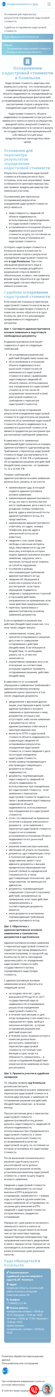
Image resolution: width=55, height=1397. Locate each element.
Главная (7, 45)
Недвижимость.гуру (22, 4)
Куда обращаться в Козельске (21, 36)
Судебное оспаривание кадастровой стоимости (25, 29)
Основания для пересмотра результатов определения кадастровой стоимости (27, 18)
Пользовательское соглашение (20, 1363)
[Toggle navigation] (49, 4)
